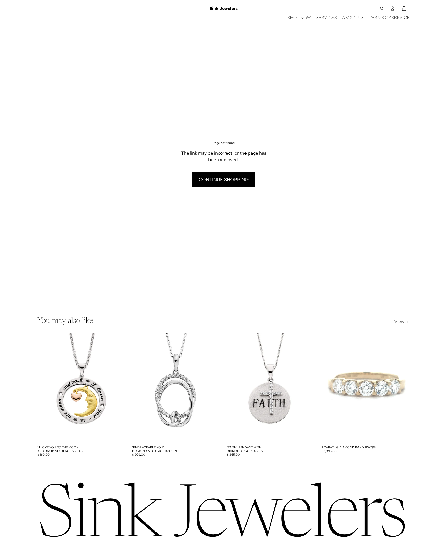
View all (402, 321)
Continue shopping (224, 179)
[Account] (392, 8)
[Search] (382, 8)
